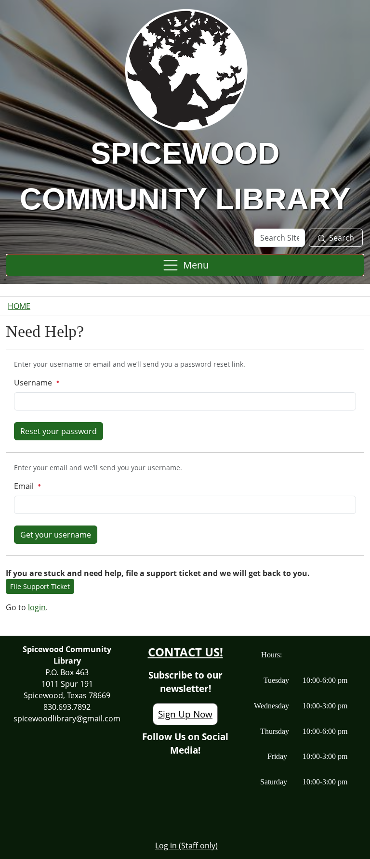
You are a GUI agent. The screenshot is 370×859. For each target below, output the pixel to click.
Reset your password (58, 431)
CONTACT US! (185, 652)
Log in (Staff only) (186, 845)
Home (19, 306)
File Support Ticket (40, 586)
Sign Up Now (185, 714)
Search (341, 237)
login (37, 607)
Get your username (55, 534)
